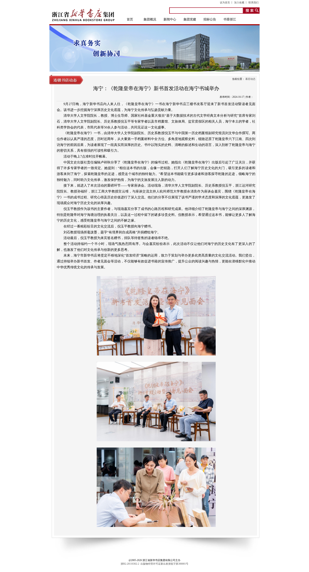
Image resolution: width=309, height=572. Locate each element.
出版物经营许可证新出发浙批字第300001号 (164, 563)
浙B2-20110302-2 (130, 563)
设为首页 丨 (226, 2)
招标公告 (209, 19)
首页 (130, 19)
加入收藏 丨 (240, 2)
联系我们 (253, 2)
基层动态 (250, 79)
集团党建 (190, 19)
